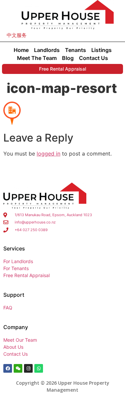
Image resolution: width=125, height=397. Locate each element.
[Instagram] (28, 368)
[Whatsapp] (38, 368)
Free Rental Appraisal (62, 69)
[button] (16, 35)
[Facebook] (7, 368)
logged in (48, 153)
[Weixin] (18, 368)
